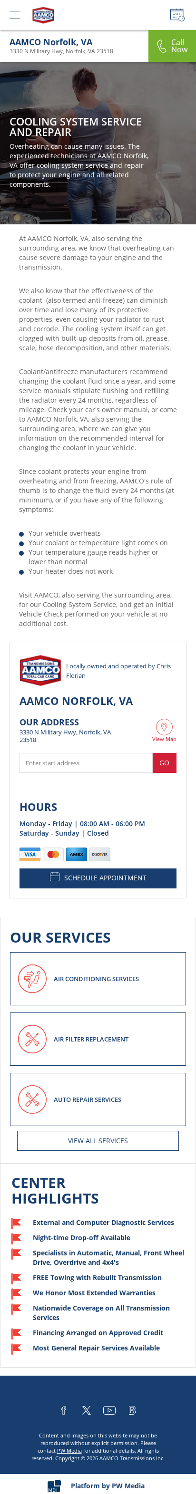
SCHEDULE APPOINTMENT (105, 877)
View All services (98, 1140)
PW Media (69, 1450)
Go (164, 762)
